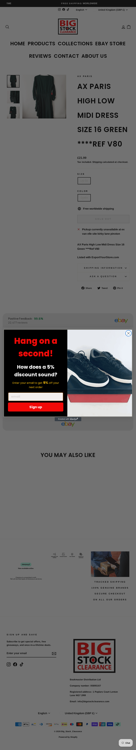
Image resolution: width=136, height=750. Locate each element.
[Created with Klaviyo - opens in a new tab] (68, 419)
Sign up (35, 407)
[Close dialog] (128, 333)
